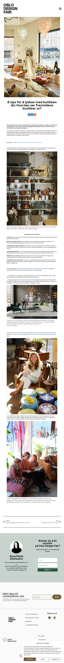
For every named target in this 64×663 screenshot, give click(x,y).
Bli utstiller (41, 636)
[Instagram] (55, 618)
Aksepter (30, 659)
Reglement (29, 621)
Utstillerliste (42, 639)
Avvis (42, 659)
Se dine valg (56, 659)
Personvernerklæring (32, 614)
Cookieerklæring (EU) (32, 625)
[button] (29, 114)
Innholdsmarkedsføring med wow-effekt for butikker (30, 268)
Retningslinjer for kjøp (32, 618)
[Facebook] (49, 618)
